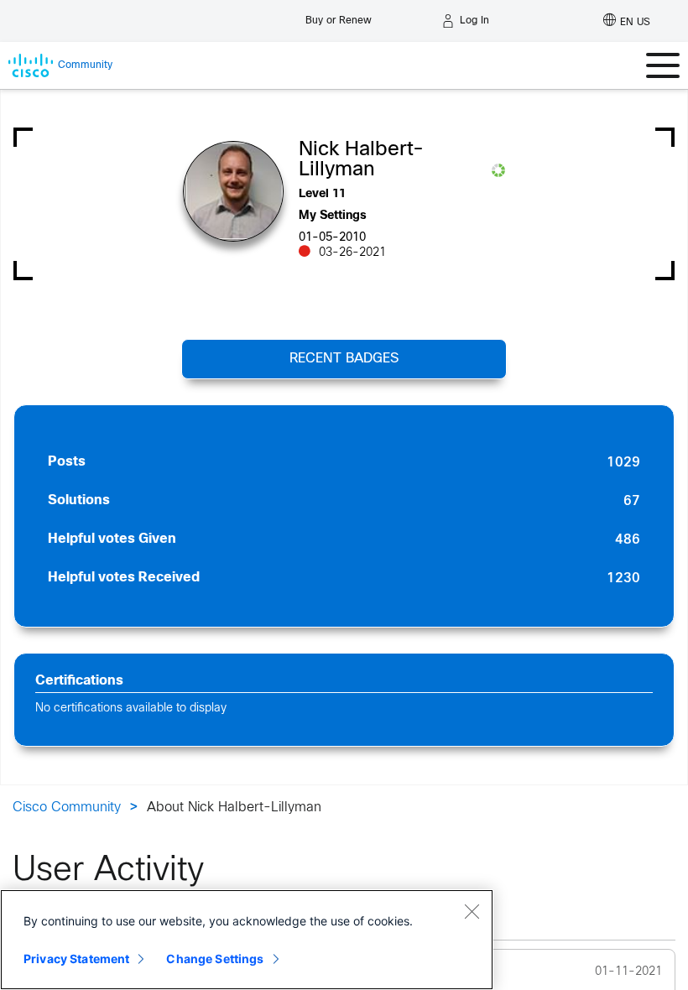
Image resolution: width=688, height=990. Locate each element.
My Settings (333, 216)
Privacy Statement (76, 958)
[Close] (471, 911)
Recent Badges (344, 358)
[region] (246, 939)
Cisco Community (67, 807)
